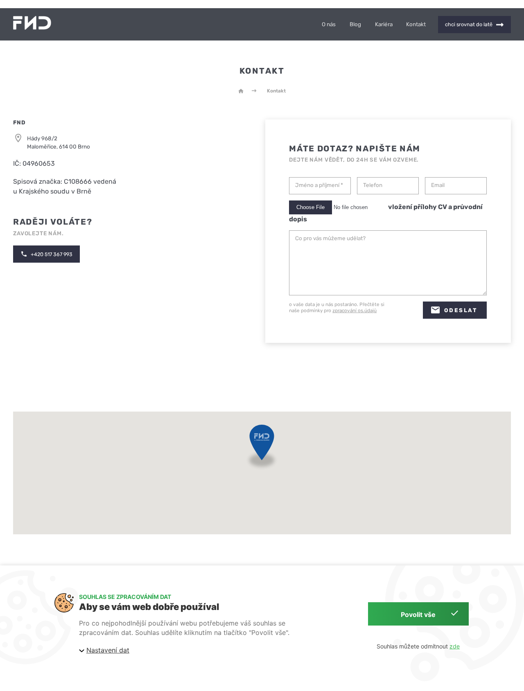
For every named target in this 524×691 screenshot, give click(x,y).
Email (438, 185)
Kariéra (384, 24)
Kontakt (416, 24)
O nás (329, 24)
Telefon (372, 185)
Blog (355, 24)
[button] (261, 449)
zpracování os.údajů (354, 310)
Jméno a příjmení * (319, 185)
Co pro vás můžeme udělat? (330, 238)
